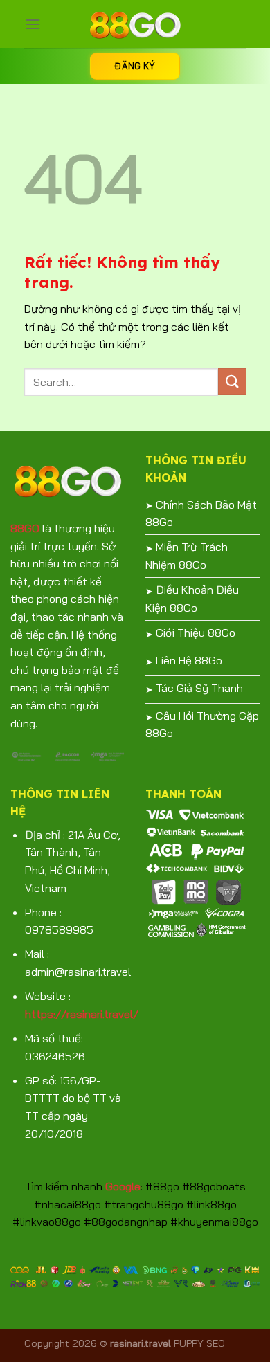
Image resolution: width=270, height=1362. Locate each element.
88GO (24, 528)
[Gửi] (232, 381)
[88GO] (135, 24)
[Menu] (32, 24)
